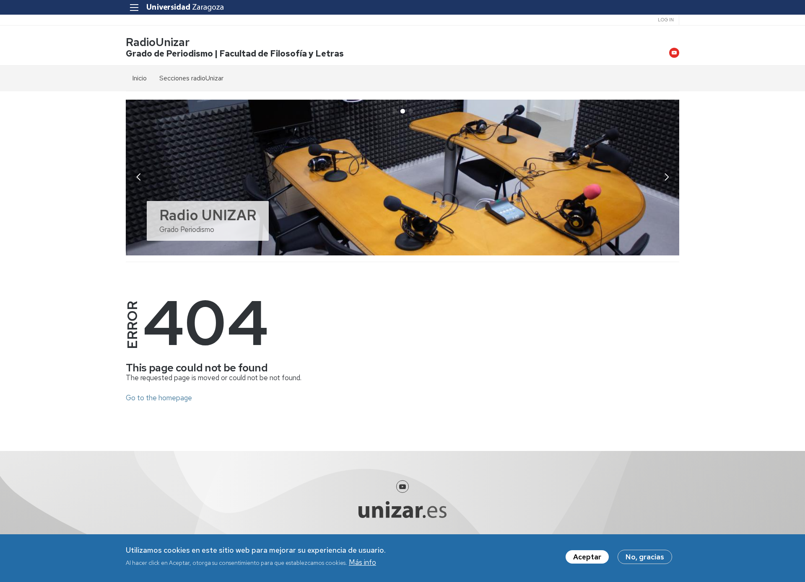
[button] (666, 176)
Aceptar (587, 556)
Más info (362, 562)
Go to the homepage (159, 397)
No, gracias (645, 556)
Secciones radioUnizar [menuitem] (191, 78)
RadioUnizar (158, 42)
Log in (666, 20)
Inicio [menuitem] (139, 78)
